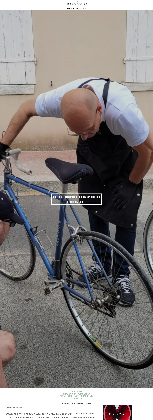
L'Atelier (73, 8)
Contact (84, 8)
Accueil (68, 8)
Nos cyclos (78, 8)
